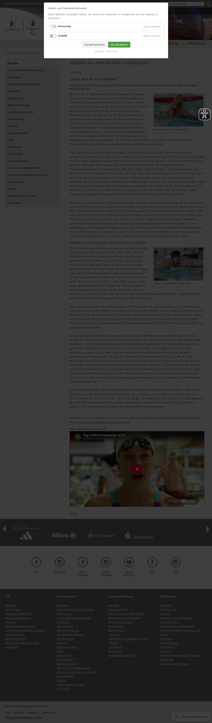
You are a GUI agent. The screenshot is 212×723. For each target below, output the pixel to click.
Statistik (62, 36)
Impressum (99, 51)
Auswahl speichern (94, 44)
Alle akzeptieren (119, 44)
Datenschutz (111, 51)
